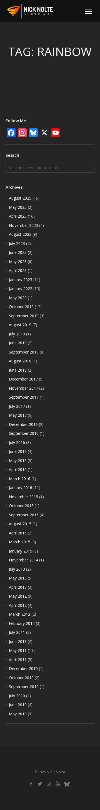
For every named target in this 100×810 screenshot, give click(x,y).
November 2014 (23, 560)
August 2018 (20, 361)
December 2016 (23, 424)
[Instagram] (48, 784)
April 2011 (18, 659)
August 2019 (20, 324)
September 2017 (24, 397)
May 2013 (18, 578)
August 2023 (20, 234)
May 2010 (18, 713)
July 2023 (17, 243)
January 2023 (20, 279)
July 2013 (17, 569)
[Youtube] (57, 784)
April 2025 (18, 216)
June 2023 (18, 252)
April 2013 (18, 587)
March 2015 (19, 541)
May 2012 (18, 596)
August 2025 (20, 198)
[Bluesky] (67, 784)
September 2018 (24, 352)
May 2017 (18, 415)
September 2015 (24, 514)
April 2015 (18, 533)
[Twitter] (39, 784)
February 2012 (22, 623)
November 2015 (23, 496)
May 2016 (18, 460)
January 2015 (20, 551)
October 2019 (21, 306)
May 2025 (18, 207)
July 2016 (17, 442)
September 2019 (24, 315)
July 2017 (17, 406)
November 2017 (23, 388)
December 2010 (23, 668)
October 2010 (21, 677)
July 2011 (17, 632)
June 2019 (18, 342)
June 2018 (18, 370)
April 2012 (18, 605)
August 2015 (20, 523)
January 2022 (20, 288)
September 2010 (24, 686)
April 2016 (18, 469)
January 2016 (20, 487)
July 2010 (17, 695)
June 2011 (18, 641)
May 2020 (18, 297)
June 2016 (18, 451)
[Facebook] (31, 784)
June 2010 (18, 704)
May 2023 (18, 261)
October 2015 (21, 505)
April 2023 (18, 270)
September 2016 (24, 433)
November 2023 (23, 225)
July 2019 (17, 334)
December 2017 (23, 379)
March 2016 (19, 478)
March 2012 (19, 614)
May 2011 (18, 650)
